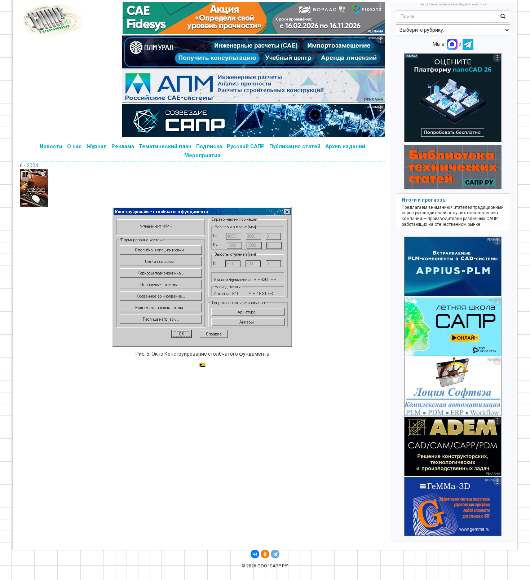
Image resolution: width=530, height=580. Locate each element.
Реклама (122, 146)
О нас (74, 146)
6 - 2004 (29, 165)
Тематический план (165, 146)
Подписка (209, 146)
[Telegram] (275, 554)
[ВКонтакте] (255, 554)
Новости (51, 146)
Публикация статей (295, 146)
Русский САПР (246, 146)
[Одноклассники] (265, 554)
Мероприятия (202, 155)
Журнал (97, 146)
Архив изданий (345, 146)
